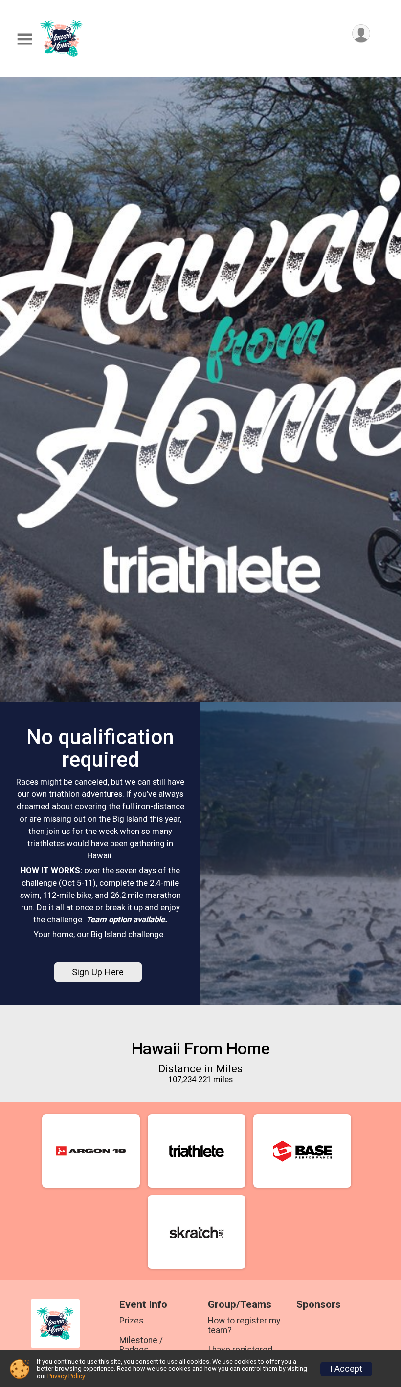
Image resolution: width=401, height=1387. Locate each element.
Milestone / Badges (141, 1345)
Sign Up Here (98, 972)
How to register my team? (244, 1325)
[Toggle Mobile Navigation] (24, 39)
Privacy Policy (66, 1376)
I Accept (346, 1369)
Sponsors (318, 1304)
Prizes (131, 1320)
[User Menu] (361, 33)
